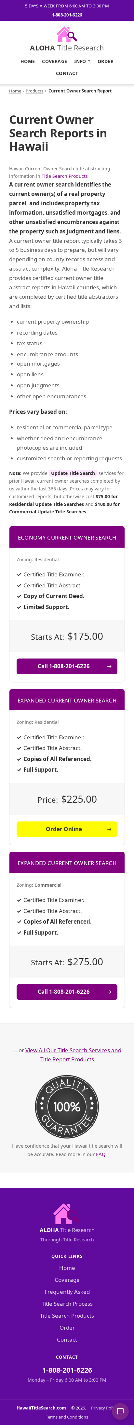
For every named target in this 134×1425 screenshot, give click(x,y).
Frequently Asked (67, 1291)
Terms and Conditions (67, 1417)
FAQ (100, 1154)
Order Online (64, 829)
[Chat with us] (120, 1411)
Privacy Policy (104, 1408)
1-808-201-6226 (67, 15)
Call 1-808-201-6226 (64, 666)
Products (34, 91)
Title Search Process (67, 1303)
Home (27, 61)
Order (106, 61)
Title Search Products (65, 176)
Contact (67, 73)
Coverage (54, 61)
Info (80, 61)
